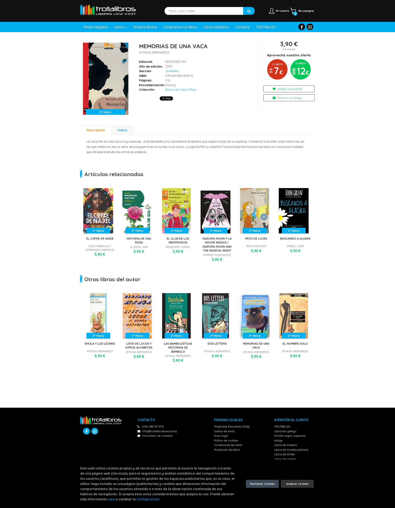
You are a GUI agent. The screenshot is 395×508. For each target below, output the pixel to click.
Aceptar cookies (297, 483)
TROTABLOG (282, 426)
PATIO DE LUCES (256, 238)
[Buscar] (249, 11)
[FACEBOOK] (301, 26)
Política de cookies (226, 440)
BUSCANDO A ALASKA (295, 238)
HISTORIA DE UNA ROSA (139, 241)
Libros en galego (285, 431)
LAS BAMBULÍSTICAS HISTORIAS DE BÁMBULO (178, 347)
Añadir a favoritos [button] (289, 89)
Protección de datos (227, 449)
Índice (122, 130)
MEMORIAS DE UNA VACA (256, 346)
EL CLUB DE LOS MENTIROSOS (178, 241)
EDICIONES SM (175, 62)
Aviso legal (221, 435)
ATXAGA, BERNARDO (154, 52)
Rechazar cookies (262, 483)
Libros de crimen (285, 459)
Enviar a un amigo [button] (289, 98)
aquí (111, 499)
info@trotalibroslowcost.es (159, 431)
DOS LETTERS (217, 343)
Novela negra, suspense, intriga (290, 438)
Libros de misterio (285, 445)
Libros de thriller (284, 454)
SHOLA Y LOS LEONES (100, 343)
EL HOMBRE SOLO (295, 343)
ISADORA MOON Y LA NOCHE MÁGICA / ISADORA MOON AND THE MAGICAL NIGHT (217, 245)
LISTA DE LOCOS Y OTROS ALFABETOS (138, 346)
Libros (119, 27)
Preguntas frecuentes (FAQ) (232, 426)
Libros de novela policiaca (291, 449)
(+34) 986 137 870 (153, 426)
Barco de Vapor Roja (180, 89)
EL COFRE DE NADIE (100, 238)
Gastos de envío (224, 431)
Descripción (96, 130)
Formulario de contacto (157, 435)
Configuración (147, 499)
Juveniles (172, 71)
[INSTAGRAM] (310, 26)
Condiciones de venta (228, 445)
